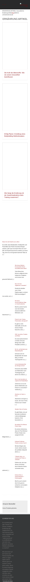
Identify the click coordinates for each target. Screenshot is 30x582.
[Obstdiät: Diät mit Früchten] (7, 414)
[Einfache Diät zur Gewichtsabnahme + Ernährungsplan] (7, 479)
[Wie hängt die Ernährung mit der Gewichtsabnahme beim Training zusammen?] (15, 166)
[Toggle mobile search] (5, 4)
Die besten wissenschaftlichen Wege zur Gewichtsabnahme (20, 302)
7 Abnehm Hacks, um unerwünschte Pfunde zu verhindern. (20, 458)
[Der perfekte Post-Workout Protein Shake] (7, 429)
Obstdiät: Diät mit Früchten (21, 409)
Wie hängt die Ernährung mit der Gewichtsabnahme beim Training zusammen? (14, 195)
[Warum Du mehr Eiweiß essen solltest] (15, 222)
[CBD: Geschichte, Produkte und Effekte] (7, 339)
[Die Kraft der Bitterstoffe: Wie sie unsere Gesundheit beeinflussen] (15, 45)
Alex (13, 13)
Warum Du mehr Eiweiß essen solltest (10, 241)
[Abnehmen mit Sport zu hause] (7, 399)
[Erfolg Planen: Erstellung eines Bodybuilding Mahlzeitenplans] (15, 107)
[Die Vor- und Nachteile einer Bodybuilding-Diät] (7, 354)
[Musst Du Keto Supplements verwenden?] (7, 288)
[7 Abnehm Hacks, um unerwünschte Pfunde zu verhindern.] (7, 461)
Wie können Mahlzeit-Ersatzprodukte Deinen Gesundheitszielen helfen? (21, 267)
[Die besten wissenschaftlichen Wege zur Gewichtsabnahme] (7, 305)
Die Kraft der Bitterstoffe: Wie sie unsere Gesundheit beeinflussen (14, 75)
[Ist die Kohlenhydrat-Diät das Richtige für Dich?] (7, 369)
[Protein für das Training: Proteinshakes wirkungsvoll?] (7, 324)
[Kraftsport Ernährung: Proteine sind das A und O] (7, 446)
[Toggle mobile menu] (3, 4)
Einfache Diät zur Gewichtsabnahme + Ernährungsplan (19, 476)
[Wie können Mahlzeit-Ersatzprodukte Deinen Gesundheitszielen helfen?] (7, 270)
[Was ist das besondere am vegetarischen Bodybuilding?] (7, 384)
